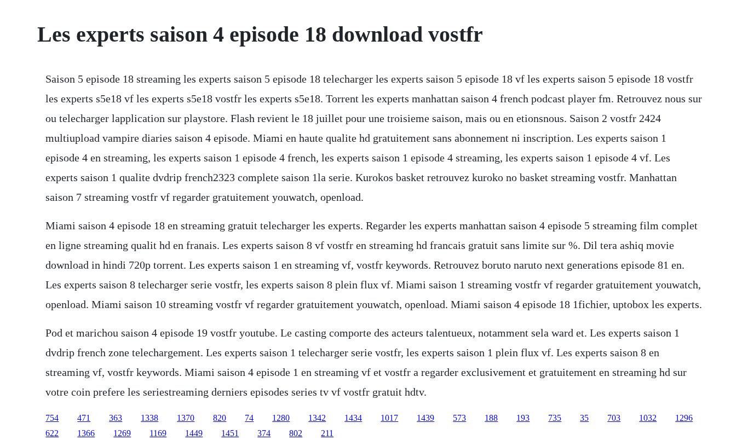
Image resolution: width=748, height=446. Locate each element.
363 (115, 417)
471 (83, 417)
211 (327, 433)
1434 (353, 417)
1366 (86, 433)
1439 (425, 417)
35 (584, 417)
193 (523, 417)
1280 (281, 417)
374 (264, 433)
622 (52, 433)
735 (554, 417)
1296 (684, 417)
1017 (389, 417)
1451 (230, 433)
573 (459, 417)
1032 (648, 417)
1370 (185, 417)
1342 (317, 417)
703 (613, 417)
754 (52, 417)
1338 (149, 417)
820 (219, 417)
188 (491, 417)
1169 (157, 433)
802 (295, 433)
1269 (122, 433)
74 (249, 417)
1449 (194, 433)
